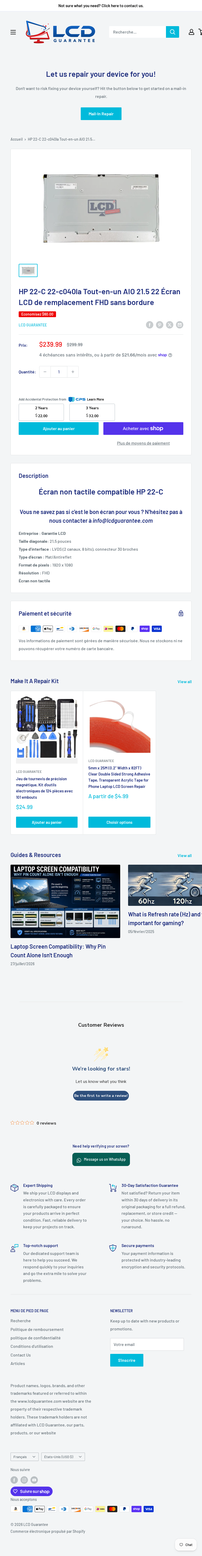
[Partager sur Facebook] (149, 324)
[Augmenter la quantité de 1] (72, 371)
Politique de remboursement (37, 1329)
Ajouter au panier (59, 428)
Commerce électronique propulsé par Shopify (48, 1531)
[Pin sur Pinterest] (159, 324)
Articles (18, 1363)
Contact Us (21, 1354)
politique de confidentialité (36, 1337)
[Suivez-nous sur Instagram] (24, 1479)
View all (185, 681)
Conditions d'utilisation (32, 1346)
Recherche (21, 1320)
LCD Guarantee (33, 325)
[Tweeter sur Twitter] (169, 324)
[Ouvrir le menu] (13, 32)
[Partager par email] (179, 324)
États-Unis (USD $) (58, 1456)
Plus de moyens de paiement (143, 442)
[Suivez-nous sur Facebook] (14, 1479)
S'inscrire (126, 1360)
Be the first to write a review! (101, 1095)
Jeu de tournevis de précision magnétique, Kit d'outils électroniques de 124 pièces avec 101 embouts (44, 788)
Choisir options (119, 822)
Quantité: (27, 371)
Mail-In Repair (101, 113)
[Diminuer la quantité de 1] (44, 371)
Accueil (17, 139)
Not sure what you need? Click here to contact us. (101, 5)
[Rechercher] (172, 32)
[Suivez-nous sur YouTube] (34, 1479)
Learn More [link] (95, 399)
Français (20, 1456)
